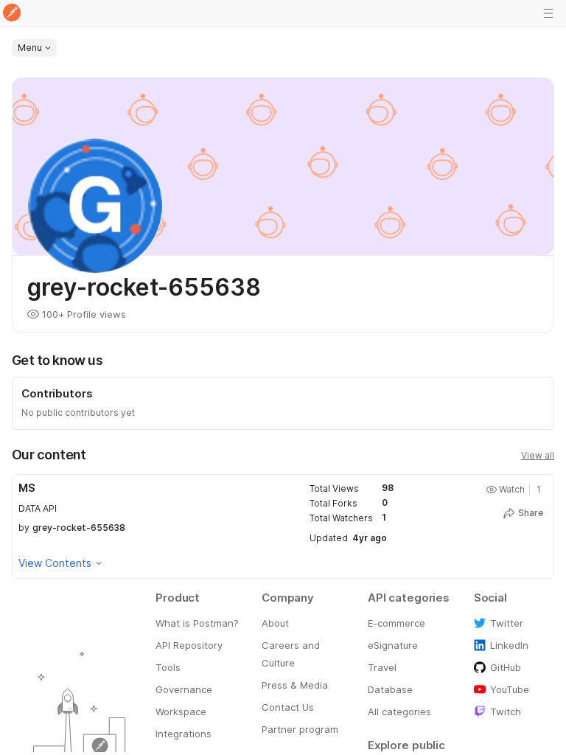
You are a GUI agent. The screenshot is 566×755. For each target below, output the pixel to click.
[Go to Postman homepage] (12, 14)
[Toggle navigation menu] (548, 13)
